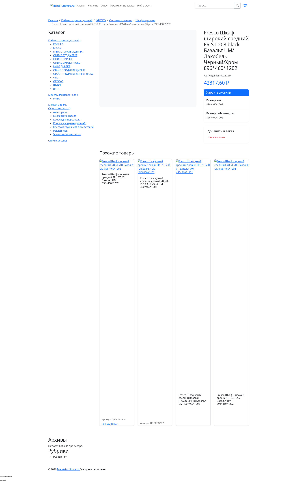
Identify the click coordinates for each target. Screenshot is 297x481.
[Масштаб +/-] (1, 476)
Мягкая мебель (57, 104)
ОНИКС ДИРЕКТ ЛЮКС (66, 62)
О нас (104, 5)
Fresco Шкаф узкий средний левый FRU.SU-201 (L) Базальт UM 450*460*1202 (154, 182)
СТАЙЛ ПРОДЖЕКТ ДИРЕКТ (69, 70)
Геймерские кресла (64, 116)
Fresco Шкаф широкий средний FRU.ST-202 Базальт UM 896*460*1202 (230, 399)
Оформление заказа (122, 5)
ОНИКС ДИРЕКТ (62, 59)
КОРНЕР (58, 44)
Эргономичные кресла (67, 134)
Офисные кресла (58, 108)
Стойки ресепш (57, 140)
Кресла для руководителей (69, 123)
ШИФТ (57, 85)
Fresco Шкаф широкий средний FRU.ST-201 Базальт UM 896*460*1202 (115, 179)
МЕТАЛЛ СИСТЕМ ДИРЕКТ (68, 51)
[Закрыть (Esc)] (10, 476)
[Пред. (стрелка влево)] (1, 480)
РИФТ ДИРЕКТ (61, 66)
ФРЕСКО (58, 81)
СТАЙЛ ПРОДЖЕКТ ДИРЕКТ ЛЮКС (73, 74)
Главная (80, 5)
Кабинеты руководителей (63, 40)
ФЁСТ (56, 77)
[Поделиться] (7, 476)
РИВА (56, 98)
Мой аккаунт (144, 5)
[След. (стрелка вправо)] (4, 480)
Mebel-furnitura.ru (68, 469)
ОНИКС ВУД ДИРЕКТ (65, 55)
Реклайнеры (60, 130)
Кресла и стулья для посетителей (73, 127)
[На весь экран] (4, 476)
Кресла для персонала (66, 119)
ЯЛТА (56, 88)
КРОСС (57, 48)
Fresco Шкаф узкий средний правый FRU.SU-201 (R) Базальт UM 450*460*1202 (192, 399)
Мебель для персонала (62, 95)
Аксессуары (60, 112)
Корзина (93, 5)
